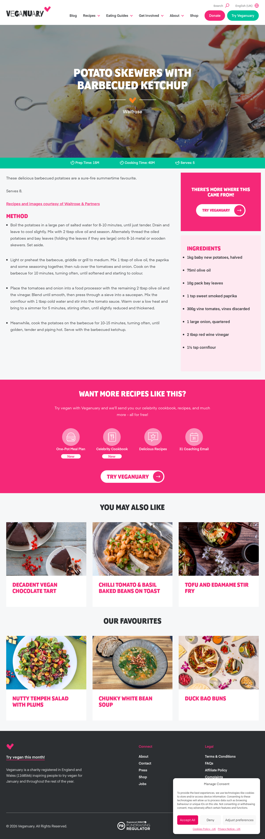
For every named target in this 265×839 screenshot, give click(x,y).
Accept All (187, 820)
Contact (145, 763)
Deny (210, 820)
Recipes (89, 15)
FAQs (209, 763)
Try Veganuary (243, 15)
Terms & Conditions (220, 756)
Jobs (142, 783)
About (174, 15)
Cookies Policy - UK (204, 828)
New (71, 456)
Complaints (214, 776)
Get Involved (149, 15)
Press (143, 770)
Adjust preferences (239, 820)
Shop (194, 15)
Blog (73, 15)
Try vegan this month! (25, 757)
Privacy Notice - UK (229, 828)
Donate (214, 15)
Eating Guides (117, 15)
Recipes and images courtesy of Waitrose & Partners (53, 203)
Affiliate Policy (216, 770)
